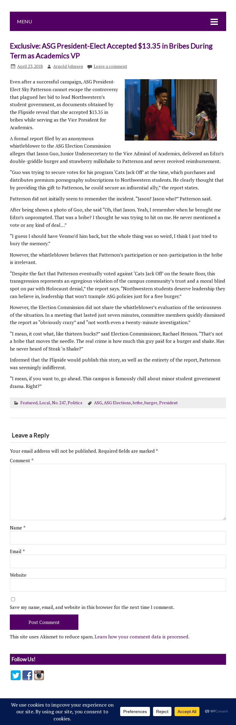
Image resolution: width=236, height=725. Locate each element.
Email (17, 551)
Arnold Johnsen (68, 66)
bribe (138, 402)
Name (18, 527)
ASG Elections (117, 402)
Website (18, 575)
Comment (21, 460)
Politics (75, 402)
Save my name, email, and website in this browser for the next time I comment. (92, 607)
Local (44, 402)
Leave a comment (110, 66)
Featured (28, 402)
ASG (98, 402)
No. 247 (59, 402)
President (168, 402)
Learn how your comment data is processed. (142, 637)
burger (150, 402)
